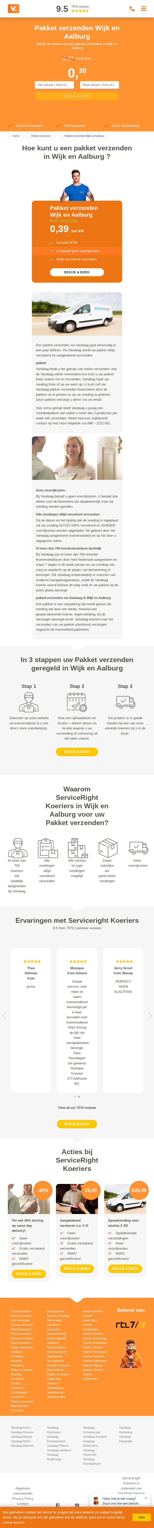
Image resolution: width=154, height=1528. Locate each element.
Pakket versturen (58, 1365)
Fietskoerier (54, 1320)
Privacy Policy (23, 1499)
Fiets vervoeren (21, 1333)
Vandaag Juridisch (59, 1450)
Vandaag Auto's (21, 1427)
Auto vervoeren (21, 1311)
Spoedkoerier (55, 1392)
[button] (4, 1015)
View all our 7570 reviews (77, 1107)
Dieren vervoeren (22, 1324)
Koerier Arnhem (93, 1333)
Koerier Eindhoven (95, 1342)
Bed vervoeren (20, 1320)
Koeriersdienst (56, 1347)
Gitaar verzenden (22, 1338)
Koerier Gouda (92, 1347)
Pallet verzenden (58, 1374)
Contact (23, 1504)
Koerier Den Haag (94, 1338)
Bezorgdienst (55, 1311)
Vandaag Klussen (22, 1432)
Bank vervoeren (21, 1315)
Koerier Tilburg (92, 1365)
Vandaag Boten (21, 1441)
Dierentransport (21, 1329)
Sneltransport (55, 1387)
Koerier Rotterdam (95, 1360)
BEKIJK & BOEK (77, 272)
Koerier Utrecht (93, 1369)
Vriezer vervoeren (22, 1401)
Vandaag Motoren (22, 1445)
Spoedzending (56, 1396)
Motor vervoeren (21, 1369)
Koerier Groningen (95, 1351)
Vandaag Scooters (95, 1436)
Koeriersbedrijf (56, 1333)
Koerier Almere (92, 1311)
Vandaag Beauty (21, 1436)
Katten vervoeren (22, 1347)
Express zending (58, 1315)
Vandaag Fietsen (58, 1445)
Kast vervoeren (21, 1342)
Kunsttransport (56, 1351)
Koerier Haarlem (93, 1356)
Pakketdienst (55, 1369)
